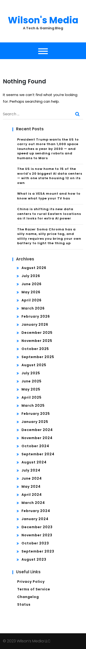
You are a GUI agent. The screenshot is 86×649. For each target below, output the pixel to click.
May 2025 (31, 389)
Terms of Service (33, 589)
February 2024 (36, 510)
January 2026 (35, 324)
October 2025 (35, 348)
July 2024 (31, 470)
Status (24, 604)
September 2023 (38, 551)
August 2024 (34, 462)
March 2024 (33, 502)
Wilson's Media (43, 20)
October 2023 (35, 543)
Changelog (28, 596)
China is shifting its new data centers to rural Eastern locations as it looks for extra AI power (49, 214)
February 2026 (36, 316)
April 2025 (32, 397)
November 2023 (37, 535)
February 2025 (36, 413)
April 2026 (32, 300)
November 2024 (37, 438)
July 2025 (31, 373)
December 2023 (37, 527)
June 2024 (32, 478)
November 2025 (37, 340)
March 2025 (33, 405)
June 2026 (32, 284)
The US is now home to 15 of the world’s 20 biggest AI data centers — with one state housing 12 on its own (49, 176)
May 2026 (31, 292)
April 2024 (32, 494)
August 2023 (34, 559)
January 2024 (35, 519)
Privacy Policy (31, 581)
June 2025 (32, 381)
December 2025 (37, 332)
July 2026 (31, 276)
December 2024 (37, 429)
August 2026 (34, 267)
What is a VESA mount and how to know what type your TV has (49, 196)
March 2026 (33, 308)
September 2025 (38, 357)
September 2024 (38, 454)
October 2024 (35, 446)
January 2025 (35, 421)
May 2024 (31, 486)
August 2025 (34, 365)
